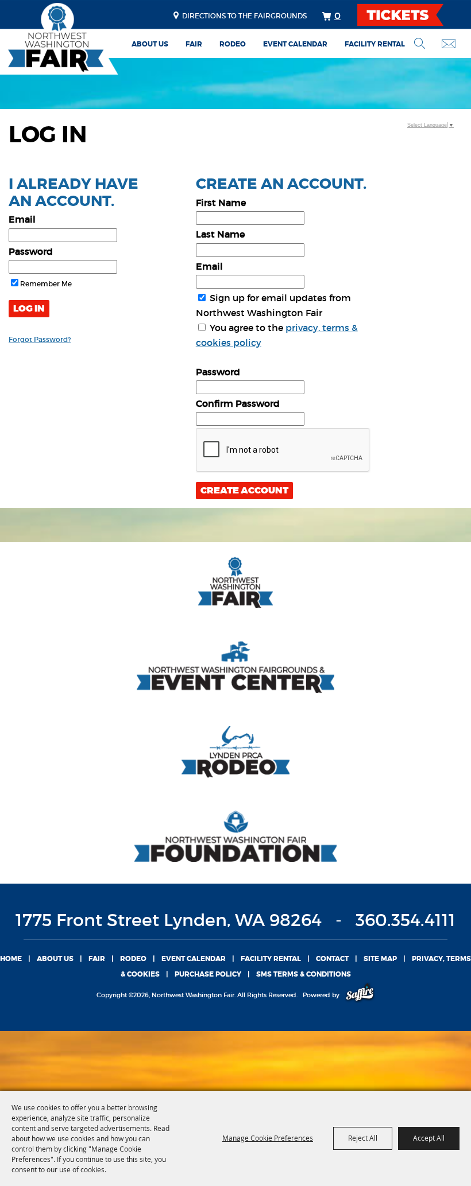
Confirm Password (238, 403)
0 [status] (337, 15)
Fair (194, 44)
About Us (150, 44)
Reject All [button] (362, 1137)
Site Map (380, 958)
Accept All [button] (429, 1137)
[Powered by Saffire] (360, 995)
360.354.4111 (405, 920)
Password (31, 251)
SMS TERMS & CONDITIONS (303, 974)
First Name (221, 202)
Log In (29, 308)
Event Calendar (295, 44)
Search (419, 43)
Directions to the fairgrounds (244, 15)
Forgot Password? (40, 339)
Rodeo (232, 44)
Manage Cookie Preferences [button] (267, 1137)
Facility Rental (375, 44)
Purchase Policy (208, 974)
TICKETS (410, 15)
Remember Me (46, 283)
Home (11, 958)
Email (22, 219)
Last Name (220, 234)
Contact (332, 958)
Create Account (244, 490)
